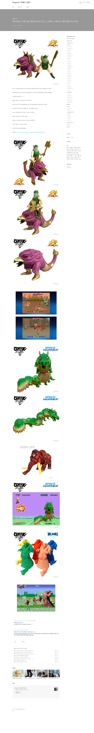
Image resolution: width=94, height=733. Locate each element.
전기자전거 (72, 149)
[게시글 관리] (19, 642)
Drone (69, 61)
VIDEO (69, 76)
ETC (68, 124)
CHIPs (69, 80)
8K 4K (69, 81)
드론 (74, 159)
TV (68, 118)
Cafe (68, 115)
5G (68, 83)
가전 (69, 68)
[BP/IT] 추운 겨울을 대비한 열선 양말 (21, 655)
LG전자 (79, 159)
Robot (69, 86)
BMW (68, 104)
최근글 (68, 137)
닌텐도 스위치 (76, 157)
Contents (70, 122)
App (69, 58)
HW (69, 50)
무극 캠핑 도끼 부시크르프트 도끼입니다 (22, 624)
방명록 (27, 7)
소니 (76, 155)
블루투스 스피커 (73, 154)
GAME (69, 53)
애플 (78, 154)
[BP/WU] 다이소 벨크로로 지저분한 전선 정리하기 (23, 650)
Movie (69, 117)
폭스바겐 (68, 150)
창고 (68, 106)
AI (68, 90)
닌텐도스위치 (76, 149)
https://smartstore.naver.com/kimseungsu (23, 620)
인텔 (80, 150)
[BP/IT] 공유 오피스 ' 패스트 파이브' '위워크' (22, 658)
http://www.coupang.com (19, 629)
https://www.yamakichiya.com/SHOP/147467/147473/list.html (31, 132)
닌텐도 (68, 149)
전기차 (69, 97)
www (69, 63)
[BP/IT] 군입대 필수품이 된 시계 (20, 662)
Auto (69, 92)
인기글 (72, 137)
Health (69, 78)
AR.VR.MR (70, 88)
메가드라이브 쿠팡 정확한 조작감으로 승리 (24, 632)
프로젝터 (78, 147)
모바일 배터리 (69, 152)
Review (69, 48)
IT (69, 45)
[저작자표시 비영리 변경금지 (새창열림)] (27, 641)
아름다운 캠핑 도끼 (18, 622)
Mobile (69, 56)
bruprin (72, 157)
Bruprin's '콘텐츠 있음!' (21, 2)
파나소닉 (68, 157)
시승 (69, 94)
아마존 (72, 159)
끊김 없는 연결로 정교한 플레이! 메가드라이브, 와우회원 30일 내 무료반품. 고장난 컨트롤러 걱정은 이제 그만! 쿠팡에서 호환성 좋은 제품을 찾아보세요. (36, 634)
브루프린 (68, 159)
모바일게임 (70, 66)
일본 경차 (79, 155)
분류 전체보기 (71, 36)
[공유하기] (17, 642)
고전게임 (70, 55)
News (69, 46)
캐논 (67, 147)
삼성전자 (72, 150)
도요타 (77, 152)
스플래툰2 (71, 147)
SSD (74, 155)
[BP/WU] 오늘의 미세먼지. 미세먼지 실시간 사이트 (23, 654)
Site (68, 126)
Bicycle (69, 102)
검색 (78, 3)
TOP (80, 710)
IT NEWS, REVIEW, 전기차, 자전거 (21, 689)
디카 (69, 65)
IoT (68, 85)
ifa (68, 70)
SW (68, 51)
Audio (69, 75)
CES (69, 71)
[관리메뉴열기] (92, 2)
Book (69, 120)
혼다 (77, 159)
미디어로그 (19, 7)
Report (69, 40)
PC (69, 60)
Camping (69, 100)
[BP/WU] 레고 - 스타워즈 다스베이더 (21, 657)
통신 (68, 110)
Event (69, 73)
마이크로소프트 (69, 155)
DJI (77, 150)
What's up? (16, 648)
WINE (69, 113)
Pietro (69, 108)
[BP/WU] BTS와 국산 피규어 (19, 660)
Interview (70, 42)
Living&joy (70, 112)
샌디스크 (68, 154)
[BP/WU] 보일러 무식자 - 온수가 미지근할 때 (22, 652)
